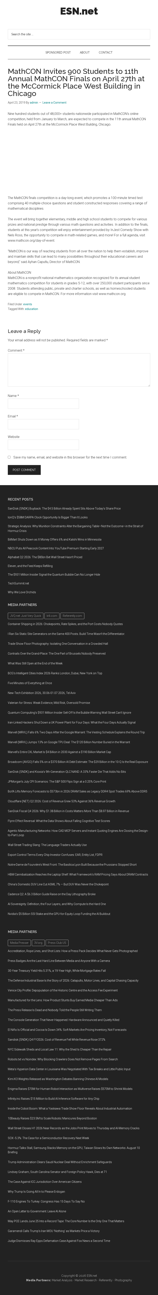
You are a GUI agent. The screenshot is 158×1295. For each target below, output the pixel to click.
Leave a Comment (54, 102)
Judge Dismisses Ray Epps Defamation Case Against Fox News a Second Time (59, 1240)
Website (14, 437)
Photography (123, 1280)
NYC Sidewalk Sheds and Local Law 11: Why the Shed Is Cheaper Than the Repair (60, 1049)
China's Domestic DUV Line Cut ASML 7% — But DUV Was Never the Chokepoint (58, 884)
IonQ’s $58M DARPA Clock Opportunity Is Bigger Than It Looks (48, 517)
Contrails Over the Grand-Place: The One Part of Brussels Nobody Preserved (57, 653)
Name (13, 396)
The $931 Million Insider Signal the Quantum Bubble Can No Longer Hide (54, 574)
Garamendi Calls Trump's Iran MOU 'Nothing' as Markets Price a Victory (54, 1231)
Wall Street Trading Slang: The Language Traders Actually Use (47, 845)
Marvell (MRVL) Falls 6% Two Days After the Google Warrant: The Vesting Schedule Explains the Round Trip (76, 732)
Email (13, 416)
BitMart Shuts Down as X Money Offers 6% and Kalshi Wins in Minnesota (54, 539)
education (31, 309)
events (27, 304)
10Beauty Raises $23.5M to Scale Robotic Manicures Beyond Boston (52, 1118)
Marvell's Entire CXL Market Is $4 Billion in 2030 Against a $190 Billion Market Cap (59, 752)
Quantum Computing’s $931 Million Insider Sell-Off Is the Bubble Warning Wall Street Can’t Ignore (69, 712)
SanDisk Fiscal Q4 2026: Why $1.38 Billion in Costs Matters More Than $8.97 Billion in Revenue (68, 811)
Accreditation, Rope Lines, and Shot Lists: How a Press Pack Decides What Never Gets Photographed (73, 951)
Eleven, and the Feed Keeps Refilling (30, 566)
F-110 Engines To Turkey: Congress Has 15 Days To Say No (46, 1201)
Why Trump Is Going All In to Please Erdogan (36, 1191)
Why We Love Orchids (22, 592)
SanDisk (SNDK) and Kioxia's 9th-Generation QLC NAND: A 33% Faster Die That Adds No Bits (67, 771)
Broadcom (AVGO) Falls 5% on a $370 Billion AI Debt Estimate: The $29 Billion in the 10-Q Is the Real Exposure (78, 762)
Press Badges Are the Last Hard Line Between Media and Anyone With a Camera (59, 960)
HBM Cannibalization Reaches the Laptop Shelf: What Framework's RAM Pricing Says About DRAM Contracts (78, 874)
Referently (106, 1280)
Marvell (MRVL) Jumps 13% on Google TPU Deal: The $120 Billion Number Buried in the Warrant (69, 742)
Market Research (86, 1280)
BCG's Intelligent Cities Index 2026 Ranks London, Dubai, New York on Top (55, 673)
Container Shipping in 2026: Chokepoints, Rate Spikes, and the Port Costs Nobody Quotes (65, 624)
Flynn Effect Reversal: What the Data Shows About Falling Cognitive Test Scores (59, 821)
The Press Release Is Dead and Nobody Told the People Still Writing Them (55, 1010)
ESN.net (79, 11)
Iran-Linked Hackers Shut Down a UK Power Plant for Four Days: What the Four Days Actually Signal (72, 722)
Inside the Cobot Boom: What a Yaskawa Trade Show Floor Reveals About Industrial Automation (70, 1108)
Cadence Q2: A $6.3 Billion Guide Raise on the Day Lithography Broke (51, 894)
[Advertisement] (79, 161)
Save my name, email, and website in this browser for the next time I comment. (70, 457)
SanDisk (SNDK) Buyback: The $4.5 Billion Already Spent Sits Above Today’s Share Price (64, 508)
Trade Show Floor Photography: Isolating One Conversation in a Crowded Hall (58, 643)
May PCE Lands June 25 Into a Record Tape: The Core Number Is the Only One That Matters (66, 1221)
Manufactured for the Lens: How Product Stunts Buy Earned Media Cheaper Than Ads (63, 1000)
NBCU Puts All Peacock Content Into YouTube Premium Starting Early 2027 (56, 548)
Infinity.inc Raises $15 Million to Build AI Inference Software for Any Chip (53, 1098)
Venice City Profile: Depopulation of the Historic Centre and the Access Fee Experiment (63, 990)
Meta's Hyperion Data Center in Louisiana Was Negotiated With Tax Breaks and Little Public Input (69, 1069)
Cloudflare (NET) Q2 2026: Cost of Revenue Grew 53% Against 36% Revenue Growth (61, 801)
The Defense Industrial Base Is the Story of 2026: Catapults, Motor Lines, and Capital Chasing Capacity (73, 980)
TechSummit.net (18, 583)
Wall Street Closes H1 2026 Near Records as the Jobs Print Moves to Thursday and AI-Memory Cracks (73, 1128)
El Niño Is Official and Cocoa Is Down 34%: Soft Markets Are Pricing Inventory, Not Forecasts (67, 1029)
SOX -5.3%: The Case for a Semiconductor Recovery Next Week (48, 1138)
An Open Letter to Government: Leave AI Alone (37, 1211)
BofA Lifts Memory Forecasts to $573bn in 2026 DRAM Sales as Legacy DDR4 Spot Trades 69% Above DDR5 (77, 791)
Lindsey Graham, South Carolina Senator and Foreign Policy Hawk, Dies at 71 (57, 1172)
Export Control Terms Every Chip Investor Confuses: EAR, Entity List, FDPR (55, 854)
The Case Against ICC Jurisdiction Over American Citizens (45, 1181)
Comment (16, 350)
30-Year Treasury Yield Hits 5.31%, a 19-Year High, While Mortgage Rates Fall (57, 970)
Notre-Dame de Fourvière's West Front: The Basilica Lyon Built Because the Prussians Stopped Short (72, 864)
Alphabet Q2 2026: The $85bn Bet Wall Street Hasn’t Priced (45, 557)
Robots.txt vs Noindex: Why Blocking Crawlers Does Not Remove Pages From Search (63, 1059)
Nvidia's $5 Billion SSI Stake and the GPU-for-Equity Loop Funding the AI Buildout (59, 914)
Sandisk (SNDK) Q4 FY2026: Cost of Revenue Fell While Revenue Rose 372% (56, 1039)
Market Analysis (62, 1280)
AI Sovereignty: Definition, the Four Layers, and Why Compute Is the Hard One (57, 904)
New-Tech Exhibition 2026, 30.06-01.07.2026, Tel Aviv (42, 693)
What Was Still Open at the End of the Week (35, 663)
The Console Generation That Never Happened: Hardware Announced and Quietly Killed (63, 1020)
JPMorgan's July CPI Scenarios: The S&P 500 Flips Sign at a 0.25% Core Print (57, 781)
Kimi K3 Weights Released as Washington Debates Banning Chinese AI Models (58, 1079)
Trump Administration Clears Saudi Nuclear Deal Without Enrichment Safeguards (60, 1162)
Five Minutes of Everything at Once (30, 683)
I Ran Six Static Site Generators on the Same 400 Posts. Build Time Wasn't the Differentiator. (66, 633)
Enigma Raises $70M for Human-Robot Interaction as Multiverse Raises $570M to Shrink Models (70, 1088)
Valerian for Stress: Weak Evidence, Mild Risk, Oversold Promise (49, 702)
